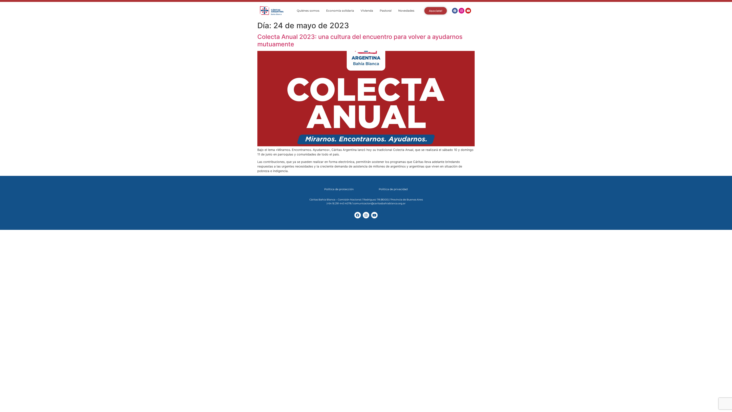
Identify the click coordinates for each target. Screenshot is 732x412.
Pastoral (386, 10)
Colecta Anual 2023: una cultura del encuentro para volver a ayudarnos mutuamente (359, 40)
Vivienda (367, 10)
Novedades (406, 10)
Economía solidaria (340, 10)
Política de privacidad (393, 189)
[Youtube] (468, 11)
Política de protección (339, 189)
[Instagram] (461, 11)
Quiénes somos (308, 10)
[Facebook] (455, 11)
